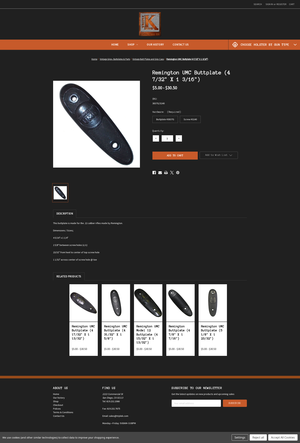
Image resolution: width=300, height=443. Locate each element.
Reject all (258, 437)
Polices (57, 408)
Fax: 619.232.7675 (111, 408)
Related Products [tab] (68, 276)
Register (281, 4)
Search (258, 4)
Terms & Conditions (63, 412)
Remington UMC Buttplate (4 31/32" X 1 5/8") (115, 332)
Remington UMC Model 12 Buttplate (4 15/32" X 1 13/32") (148, 334)
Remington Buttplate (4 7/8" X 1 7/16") (179, 332)
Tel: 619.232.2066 (111, 401)
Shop (131, 44)
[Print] (166, 172)
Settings (240, 437)
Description (64, 213)
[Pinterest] (178, 172)
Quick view (83, 298)
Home (115, 44)
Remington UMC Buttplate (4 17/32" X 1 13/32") (83, 332)
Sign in (269, 4)
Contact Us (181, 44)
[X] (172, 172)
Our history (59, 397)
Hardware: (166, 112)
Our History (155, 44)
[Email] (160, 172)
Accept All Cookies (283, 437)
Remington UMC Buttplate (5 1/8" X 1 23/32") (212, 332)
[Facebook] (154, 172)
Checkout (58, 405)
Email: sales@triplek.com (115, 415)
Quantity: (158, 131)
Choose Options (83, 306)
